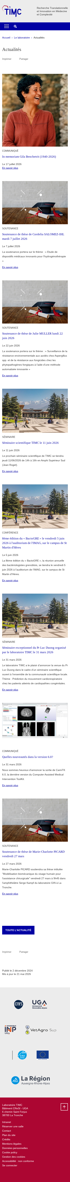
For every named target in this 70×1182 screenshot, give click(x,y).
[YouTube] (4, 1174)
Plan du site (8, 1135)
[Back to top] (64, 1107)
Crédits (6, 1139)
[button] (15, 26)
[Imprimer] (15, 59)
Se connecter (9, 1165)
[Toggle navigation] (6, 26)
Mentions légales (11, 1143)
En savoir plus (10, 167)
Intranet (6, 1122)
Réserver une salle (13, 1126)
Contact (6, 1130)
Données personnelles (15, 1148)
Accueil (6, 37)
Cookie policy (9, 1152)
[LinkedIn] (13, 1174)
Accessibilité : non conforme (18, 1161)
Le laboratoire (22, 37)
